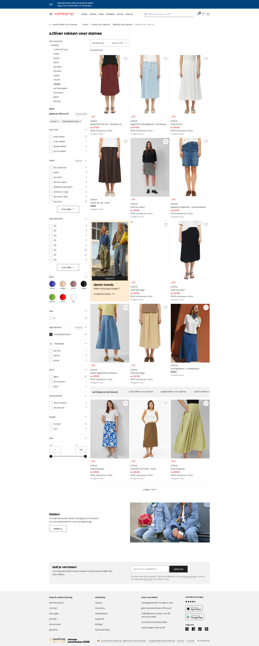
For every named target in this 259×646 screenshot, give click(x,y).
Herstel (78, 160)
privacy (180, 640)
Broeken (58, 66)
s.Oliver (53, 121)
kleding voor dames (122, 24)
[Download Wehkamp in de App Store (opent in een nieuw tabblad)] (194, 611)
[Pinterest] (206, 629)
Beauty (129, 14)
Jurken (56, 75)
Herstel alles (81, 113)
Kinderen (110, 14)
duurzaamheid (102, 629)
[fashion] (170, 522)
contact (53, 608)
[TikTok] (200, 629)
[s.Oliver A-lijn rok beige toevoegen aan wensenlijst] (165, 224)
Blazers (57, 101)
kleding (98, 624)
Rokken (57, 84)
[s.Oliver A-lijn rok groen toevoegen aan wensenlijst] (206, 403)
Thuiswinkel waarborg (111, 640)
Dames (92, 14)
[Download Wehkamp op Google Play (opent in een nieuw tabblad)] (194, 619)
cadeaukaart (101, 613)
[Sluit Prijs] (85, 438)
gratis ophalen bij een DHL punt (156, 608)
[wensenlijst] (204, 14)
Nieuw (84, 14)
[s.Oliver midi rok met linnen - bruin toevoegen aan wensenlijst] (165, 403)
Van (50, 445)
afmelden (148, 579)
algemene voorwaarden (134, 640)
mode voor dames (100, 24)
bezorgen (54, 613)
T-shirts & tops (61, 49)
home (85, 24)
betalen (53, 619)
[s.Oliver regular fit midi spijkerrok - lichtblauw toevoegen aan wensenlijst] (165, 58)
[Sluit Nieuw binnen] (85, 395)
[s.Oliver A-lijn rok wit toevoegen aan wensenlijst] (206, 58)
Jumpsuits (58, 92)
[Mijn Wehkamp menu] (199, 14)
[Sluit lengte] (85, 417)
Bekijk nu (58, 528)
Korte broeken (61, 88)
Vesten (57, 79)
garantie (53, 629)
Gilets (56, 97)
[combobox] (168, 14)
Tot (76, 445)
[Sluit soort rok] (85, 129)
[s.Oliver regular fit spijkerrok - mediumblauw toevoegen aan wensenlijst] (206, 141)
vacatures (100, 608)
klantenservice (56, 602)
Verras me (178, 569)
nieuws (98, 602)
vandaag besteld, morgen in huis (157, 602)
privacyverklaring (188, 576)
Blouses (57, 71)
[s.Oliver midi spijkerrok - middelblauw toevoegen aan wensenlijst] (206, 307)
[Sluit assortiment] (85, 327)
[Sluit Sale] (85, 311)
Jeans (56, 62)
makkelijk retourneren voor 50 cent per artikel (155, 615)
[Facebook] (193, 629)
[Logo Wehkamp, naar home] (63, 14)
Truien (56, 53)
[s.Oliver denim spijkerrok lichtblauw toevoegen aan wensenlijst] (125, 307)
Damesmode (55, 41)
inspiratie (99, 619)
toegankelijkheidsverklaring (161, 640)
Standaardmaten (70, 121)
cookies (190, 640)
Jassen (57, 58)
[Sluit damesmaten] (85, 218)
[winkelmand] (208, 14)
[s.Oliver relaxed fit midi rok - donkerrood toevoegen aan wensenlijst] (125, 58)
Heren (101, 14)
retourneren (55, 624)
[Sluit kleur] (85, 276)
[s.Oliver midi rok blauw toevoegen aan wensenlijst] (125, 403)
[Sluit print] (85, 369)
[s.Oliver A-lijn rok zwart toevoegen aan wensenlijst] (165, 141)
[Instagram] (187, 629)
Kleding (54, 45)
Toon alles (66, 209)
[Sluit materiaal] (85, 343)
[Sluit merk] (85, 160)
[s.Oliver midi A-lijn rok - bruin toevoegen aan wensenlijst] (125, 141)
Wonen (120, 14)
